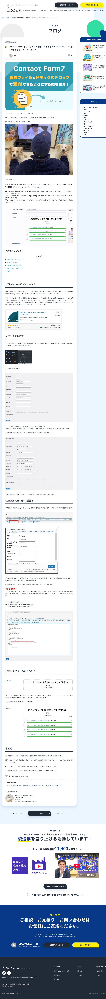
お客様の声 (57, 975)
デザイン (86, 120)
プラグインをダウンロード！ (15, 260)
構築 (85, 117)
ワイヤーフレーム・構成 (90, 107)
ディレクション (88, 122)
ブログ (7, 17)
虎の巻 (86, 132)
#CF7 (8, 785)
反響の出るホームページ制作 (61, 971)
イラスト (86, 130)
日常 (85, 124)
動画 (85, 134)
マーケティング (88, 126)
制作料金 (56, 979)
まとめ (9, 271)
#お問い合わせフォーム (30, 785)
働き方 (86, 113)
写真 (85, 109)
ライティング (87, 111)
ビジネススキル (88, 128)
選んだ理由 (57, 967)
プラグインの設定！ (13, 262)
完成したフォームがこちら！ (15, 268)
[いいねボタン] (69, 55)
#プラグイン (55, 785)
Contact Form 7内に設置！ (15, 265)
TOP (3, 17)
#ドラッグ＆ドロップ (44, 785)
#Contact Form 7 (16, 785)
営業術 (86, 115)
